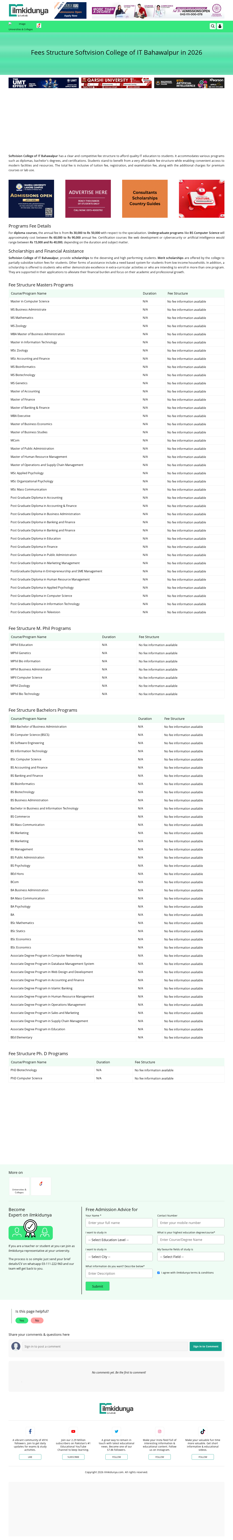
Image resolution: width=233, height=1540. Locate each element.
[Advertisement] (116, 116)
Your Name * (93, 1215)
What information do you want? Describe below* (115, 1266)
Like (30, 1457)
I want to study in (96, 1232)
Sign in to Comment (205, 1346)
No (37, 1320)
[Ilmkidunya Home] (29, 10)
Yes (21, 1320)
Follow (116, 1457)
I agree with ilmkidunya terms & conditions (187, 1272)
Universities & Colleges (21, 29)
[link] (70, 10)
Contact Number (167, 1215)
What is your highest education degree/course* (186, 1232)
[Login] (220, 26)
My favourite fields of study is (175, 1249)
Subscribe (73, 1457)
